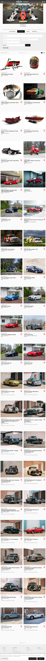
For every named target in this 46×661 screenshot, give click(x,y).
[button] (42, 1)
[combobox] (11, 39)
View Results (21, 31)
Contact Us (5, 651)
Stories (27, 31)
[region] (23, 657)
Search (27, 45)
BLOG (27, 651)
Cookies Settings (5, 658)
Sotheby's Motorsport (16, 652)
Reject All (41, 658)
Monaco (23, 25)
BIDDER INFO (34, 31)
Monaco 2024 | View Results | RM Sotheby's (22, 1)
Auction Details (12, 31)
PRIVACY (39, 647)
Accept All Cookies (32, 658)
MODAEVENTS (14, 651)
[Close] (44, 655)
